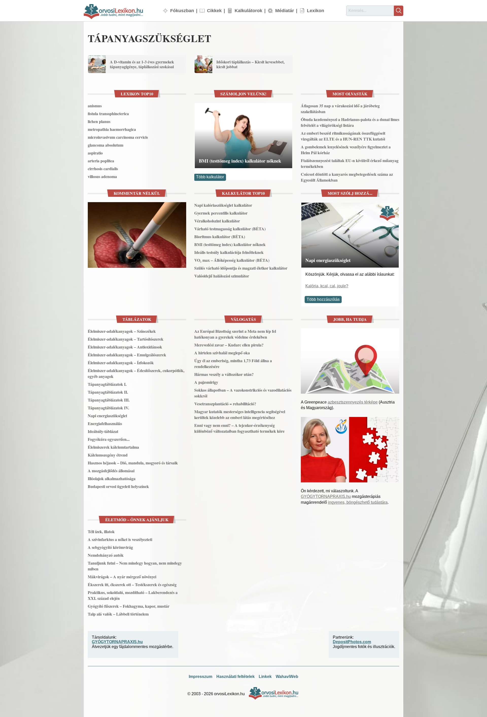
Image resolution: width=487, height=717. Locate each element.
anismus (95, 106)
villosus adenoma (102, 176)
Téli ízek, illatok (101, 531)
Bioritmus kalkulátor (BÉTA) (219, 236)
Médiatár (284, 10)
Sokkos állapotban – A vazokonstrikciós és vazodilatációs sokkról (242, 393)
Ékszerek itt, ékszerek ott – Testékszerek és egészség (132, 584)
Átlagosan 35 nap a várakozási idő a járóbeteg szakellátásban (340, 108)
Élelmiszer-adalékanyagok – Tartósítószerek (125, 339)
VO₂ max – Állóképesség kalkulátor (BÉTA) (231, 260)
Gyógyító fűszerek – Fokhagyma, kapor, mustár (128, 606)
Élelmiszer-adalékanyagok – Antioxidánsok (125, 347)
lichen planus (99, 121)
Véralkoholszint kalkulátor (217, 221)
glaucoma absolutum (105, 145)
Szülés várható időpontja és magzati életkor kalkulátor (240, 268)
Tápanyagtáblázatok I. (107, 384)
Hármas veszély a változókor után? (224, 374)
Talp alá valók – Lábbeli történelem (118, 614)
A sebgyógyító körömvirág (110, 547)
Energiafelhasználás (105, 423)
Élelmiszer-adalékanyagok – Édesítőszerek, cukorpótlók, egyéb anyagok (136, 373)
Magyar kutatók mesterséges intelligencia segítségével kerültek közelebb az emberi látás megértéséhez (239, 414)
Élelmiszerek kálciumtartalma (113, 447)
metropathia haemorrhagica (112, 129)
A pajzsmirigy (206, 382)
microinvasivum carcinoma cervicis (118, 137)
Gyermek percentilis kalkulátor (221, 213)
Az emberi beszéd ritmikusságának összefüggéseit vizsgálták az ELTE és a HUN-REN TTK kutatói (343, 136)
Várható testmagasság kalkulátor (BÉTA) (230, 229)
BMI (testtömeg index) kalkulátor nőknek (240, 160)
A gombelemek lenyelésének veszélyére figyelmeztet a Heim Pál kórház (346, 149)
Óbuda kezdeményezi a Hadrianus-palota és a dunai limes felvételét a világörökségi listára (350, 122)
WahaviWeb (287, 676)
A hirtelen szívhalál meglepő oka (222, 353)
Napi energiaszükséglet (328, 260)
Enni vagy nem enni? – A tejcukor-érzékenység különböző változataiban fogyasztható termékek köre (239, 428)
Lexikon (315, 10)
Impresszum (200, 676)
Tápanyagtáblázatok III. (109, 400)
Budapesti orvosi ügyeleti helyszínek (118, 486)
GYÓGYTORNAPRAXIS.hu (326, 496)
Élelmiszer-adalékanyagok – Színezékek (122, 331)
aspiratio (95, 153)
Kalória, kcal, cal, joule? (326, 286)
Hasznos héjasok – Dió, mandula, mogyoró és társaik (133, 463)
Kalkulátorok (248, 10)
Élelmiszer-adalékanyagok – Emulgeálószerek (127, 355)
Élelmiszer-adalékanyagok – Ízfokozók (121, 362)
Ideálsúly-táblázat (103, 431)
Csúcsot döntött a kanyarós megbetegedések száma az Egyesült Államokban (347, 177)
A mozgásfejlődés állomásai (111, 471)
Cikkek (214, 10)
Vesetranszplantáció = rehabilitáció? (225, 404)
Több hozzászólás (323, 299)
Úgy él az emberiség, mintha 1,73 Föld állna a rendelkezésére (233, 363)
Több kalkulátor (210, 177)
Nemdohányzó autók (106, 555)
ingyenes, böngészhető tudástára (358, 502)
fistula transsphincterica (108, 113)
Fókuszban (182, 10)
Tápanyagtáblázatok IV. (108, 408)
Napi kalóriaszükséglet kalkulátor (223, 205)
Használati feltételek (235, 676)
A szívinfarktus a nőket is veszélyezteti (120, 539)
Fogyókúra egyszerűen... (109, 439)
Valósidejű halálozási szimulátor (221, 276)
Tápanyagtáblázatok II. (108, 392)
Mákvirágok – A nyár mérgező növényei (122, 577)
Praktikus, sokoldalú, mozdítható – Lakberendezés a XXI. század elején (133, 595)
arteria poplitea (101, 161)
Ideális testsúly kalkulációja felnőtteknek (229, 252)
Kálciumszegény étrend (108, 455)
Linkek (265, 676)
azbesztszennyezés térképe (353, 402)
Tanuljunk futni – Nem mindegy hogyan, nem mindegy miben (135, 566)
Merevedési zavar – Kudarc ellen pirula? (229, 345)
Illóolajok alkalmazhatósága (111, 478)
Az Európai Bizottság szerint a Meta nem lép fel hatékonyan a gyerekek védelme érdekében (235, 334)
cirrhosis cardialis (103, 168)
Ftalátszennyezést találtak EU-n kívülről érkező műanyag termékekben (349, 163)
